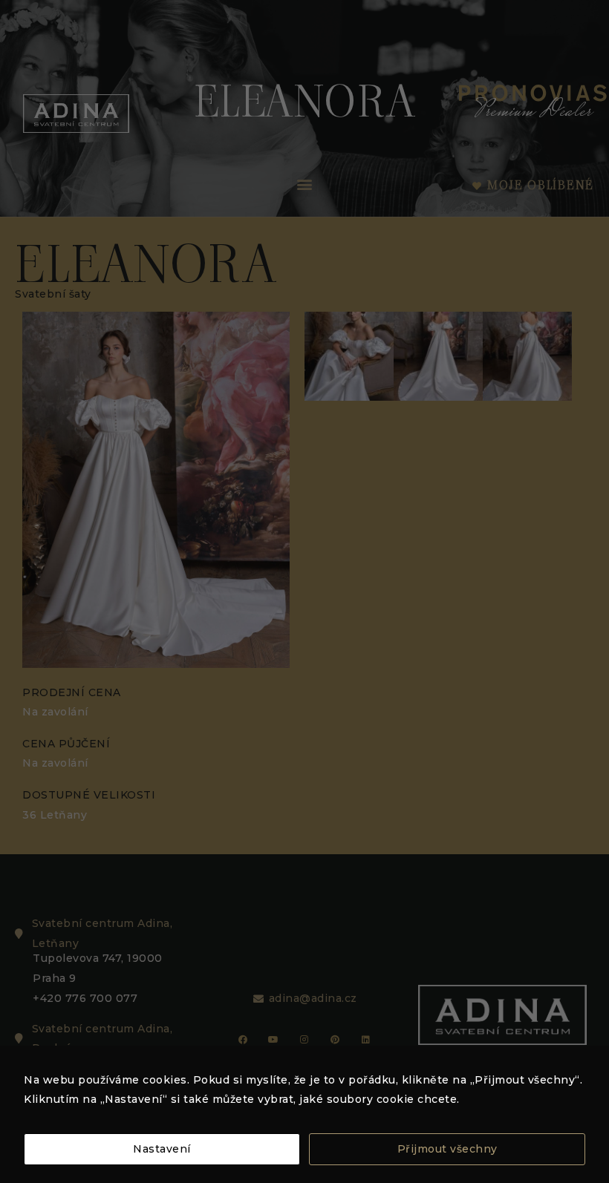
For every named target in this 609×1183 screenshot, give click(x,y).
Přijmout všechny (447, 1149)
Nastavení (162, 1149)
